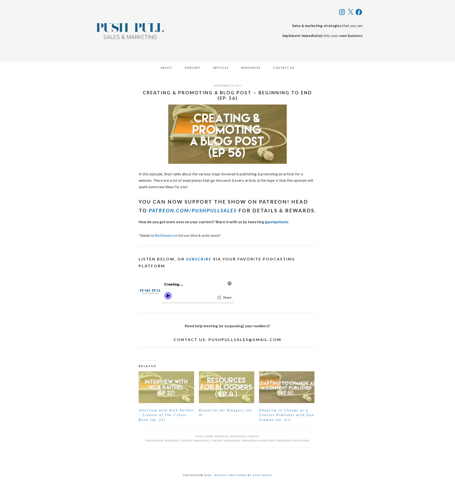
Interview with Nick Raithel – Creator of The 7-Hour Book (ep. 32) (166, 415)
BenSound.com (166, 235)
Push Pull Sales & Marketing (130, 31)
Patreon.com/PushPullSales (193, 210)
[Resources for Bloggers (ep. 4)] (226, 387)
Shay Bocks (262, 475)
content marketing (194, 440)
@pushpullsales (276, 222)
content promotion (225, 440)
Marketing (238, 436)
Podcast (253, 436)
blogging (172, 440)
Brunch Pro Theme (231, 475)
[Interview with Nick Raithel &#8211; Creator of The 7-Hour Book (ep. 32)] (166, 387)
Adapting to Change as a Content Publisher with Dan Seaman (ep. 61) (286, 415)
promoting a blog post (258, 440)
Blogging (222, 436)
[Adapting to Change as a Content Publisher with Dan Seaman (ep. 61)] (286, 387)
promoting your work (292, 440)
